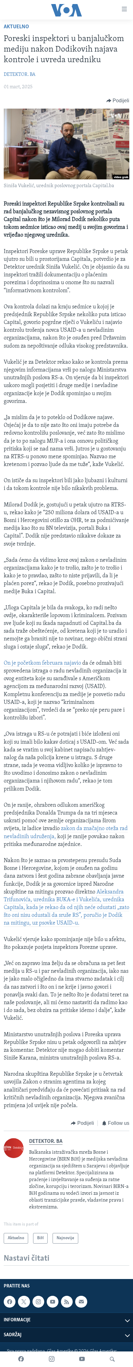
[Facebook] (21, 1359)
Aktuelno (16, 27)
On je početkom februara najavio (42, 663)
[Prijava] (81, 1302)
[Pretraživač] (112, 1359)
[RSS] (67, 1302)
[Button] (118, 101)
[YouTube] (82, 1359)
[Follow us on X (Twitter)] (24, 1302)
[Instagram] (51, 1359)
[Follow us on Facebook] (9, 1302)
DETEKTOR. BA (20, 74)
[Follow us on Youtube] (52, 1302)
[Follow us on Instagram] (38, 1302)
